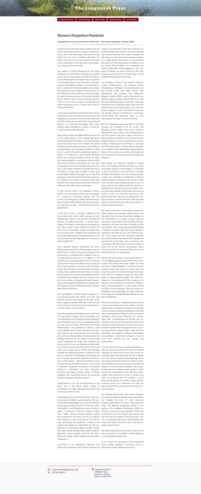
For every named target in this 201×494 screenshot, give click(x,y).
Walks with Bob (116, 19)
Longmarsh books (66, 19)
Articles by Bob (84, 19)
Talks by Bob (100, 19)
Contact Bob (131, 19)
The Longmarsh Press (100, 8)
